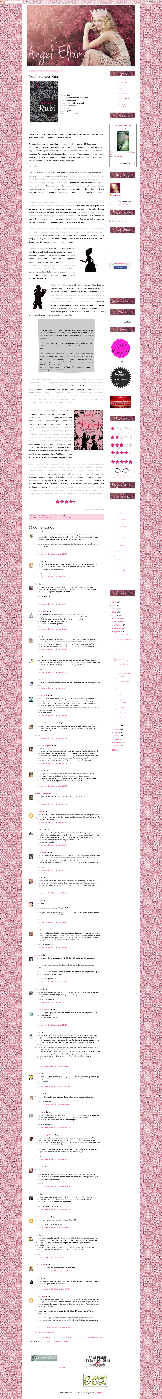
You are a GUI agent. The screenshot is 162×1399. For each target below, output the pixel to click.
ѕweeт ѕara (40, 1112)
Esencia (115, 530)
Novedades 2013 (119, 107)
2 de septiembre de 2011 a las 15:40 (52, 1159)
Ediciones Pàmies (120, 524)
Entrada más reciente (39, 1337)
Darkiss (115, 511)
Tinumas (115, 579)
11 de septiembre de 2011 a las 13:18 (53, 1328)
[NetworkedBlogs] (120, 264)
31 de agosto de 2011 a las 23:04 (51, 1025)
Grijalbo (116, 535)
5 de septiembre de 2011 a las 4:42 (52, 1289)
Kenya (37, 1278)
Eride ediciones (119, 527)
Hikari (38, 657)
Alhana (38, 532)
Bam (36, 1074)
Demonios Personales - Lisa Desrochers (122, 654)
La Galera (116, 543)
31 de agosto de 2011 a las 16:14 (51, 650)
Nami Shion (40, 1265)
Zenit (114, 585)
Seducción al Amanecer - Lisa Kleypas (122, 689)
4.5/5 (42, 518)
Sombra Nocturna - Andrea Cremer (122, 683)
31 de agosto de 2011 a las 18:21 (51, 804)
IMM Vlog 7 (119, 699)
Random (115, 568)
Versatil (116, 582)
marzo (117, 739)
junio (117, 729)
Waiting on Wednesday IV (121, 660)
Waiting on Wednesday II (121, 709)
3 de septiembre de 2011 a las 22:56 (52, 1257)
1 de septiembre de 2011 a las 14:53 (52, 1087)
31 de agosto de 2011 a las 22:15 (51, 948)
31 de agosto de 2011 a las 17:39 (51, 763)
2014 (114, 605)
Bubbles (38, 989)
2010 (114, 750)
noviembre (119, 622)
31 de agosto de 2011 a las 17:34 (51, 738)
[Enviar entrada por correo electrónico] (63, 515)
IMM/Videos (117, 88)
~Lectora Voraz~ (42, 1010)
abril (117, 736)
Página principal (120, 83)
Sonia (37, 900)
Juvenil (49, 518)
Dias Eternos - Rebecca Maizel (122, 703)
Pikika (38, 561)
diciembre (119, 618)
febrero (118, 743)
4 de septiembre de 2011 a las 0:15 (52, 1271)
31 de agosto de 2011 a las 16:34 (51, 672)
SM (113, 576)
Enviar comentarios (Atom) (56, 1341)
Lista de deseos (119, 94)
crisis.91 (39, 1167)
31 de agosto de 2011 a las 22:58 (51, 1002)
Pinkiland (39, 1094)
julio (117, 726)
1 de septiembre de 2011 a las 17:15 (52, 1105)
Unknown (38, 812)
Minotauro (116, 551)
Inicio (69, 1337)
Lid (36, 1032)
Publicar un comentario (43, 1333)
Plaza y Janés (118, 565)
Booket (115, 508)
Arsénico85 (40, 1296)
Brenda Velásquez (43, 746)
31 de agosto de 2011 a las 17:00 (51, 688)
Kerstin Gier (59, 518)
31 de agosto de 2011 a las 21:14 (51, 923)
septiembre (119, 628)
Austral (115, 505)
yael (37, 930)
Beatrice (39, 771)
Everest (115, 532)
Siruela (115, 573)
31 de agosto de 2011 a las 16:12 (51, 629)
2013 (114, 609)
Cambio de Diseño (122, 673)
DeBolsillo (117, 514)
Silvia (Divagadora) (44, 1135)
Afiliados (116, 101)
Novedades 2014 (119, 104)
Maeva (114, 548)
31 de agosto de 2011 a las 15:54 (51, 554)
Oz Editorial (118, 559)
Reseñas (69, 518)
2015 (114, 602)
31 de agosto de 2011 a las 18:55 (51, 870)
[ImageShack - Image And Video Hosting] (110, 222)
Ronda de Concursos (119, 695)
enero (117, 746)
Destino (115, 516)
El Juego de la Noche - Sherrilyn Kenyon (121, 667)
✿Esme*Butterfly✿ (43, 793)
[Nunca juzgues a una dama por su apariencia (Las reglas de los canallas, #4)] (123, 151)
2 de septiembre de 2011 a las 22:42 (52, 1210)
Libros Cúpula (118, 546)
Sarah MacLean (118, 156)
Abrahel (38, 955)
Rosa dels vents (119, 571)
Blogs (114, 91)
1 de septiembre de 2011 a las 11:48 (52, 1066)
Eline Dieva (40, 612)
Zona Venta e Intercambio (120, 714)
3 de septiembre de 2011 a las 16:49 (52, 1228)
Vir (36, 584)
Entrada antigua (95, 1337)
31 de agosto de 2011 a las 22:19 (51, 982)
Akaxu (37, 878)
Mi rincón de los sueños (47, 723)
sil (36, 1235)
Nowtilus (116, 557)
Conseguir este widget (55, 1367)
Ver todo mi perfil (118, 204)
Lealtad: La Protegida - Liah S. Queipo (122, 720)
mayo (116, 733)
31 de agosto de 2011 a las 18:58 (51, 893)
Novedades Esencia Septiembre (122, 641)
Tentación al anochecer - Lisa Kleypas (121, 647)
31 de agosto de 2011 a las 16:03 (51, 577)
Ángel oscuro (41, 696)
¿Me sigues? (120, 267)
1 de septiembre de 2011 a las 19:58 (52, 1128)
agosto (117, 632)
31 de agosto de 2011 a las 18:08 (51, 786)
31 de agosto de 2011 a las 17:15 (51, 716)
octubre (118, 625)
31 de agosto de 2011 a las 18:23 (51, 822)
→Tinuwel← (39, 830)
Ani (36, 636)
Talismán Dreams (42, 1217)
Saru (37, 1194)
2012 (114, 612)
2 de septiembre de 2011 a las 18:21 (52, 1187)
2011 (114, 615)
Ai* (36, 680)
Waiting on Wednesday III (121, 678)
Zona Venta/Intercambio (120, 98)
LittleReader (41, 852)
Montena (115, 554)
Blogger (98, 1393)
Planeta (115, 562)
